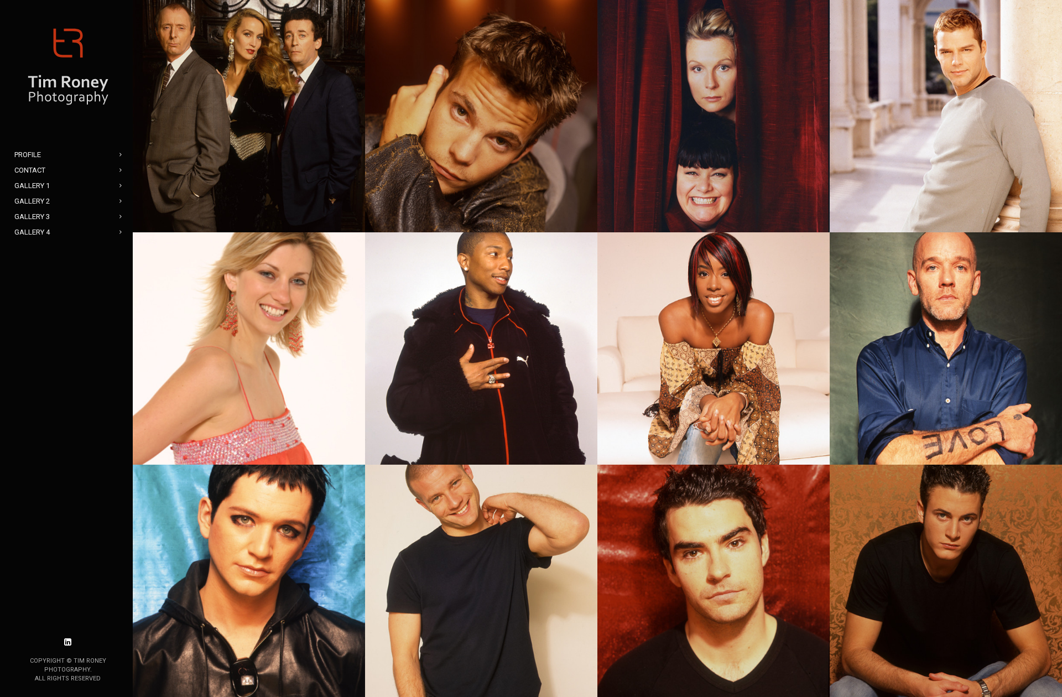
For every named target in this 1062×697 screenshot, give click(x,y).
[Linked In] (68, 642)
